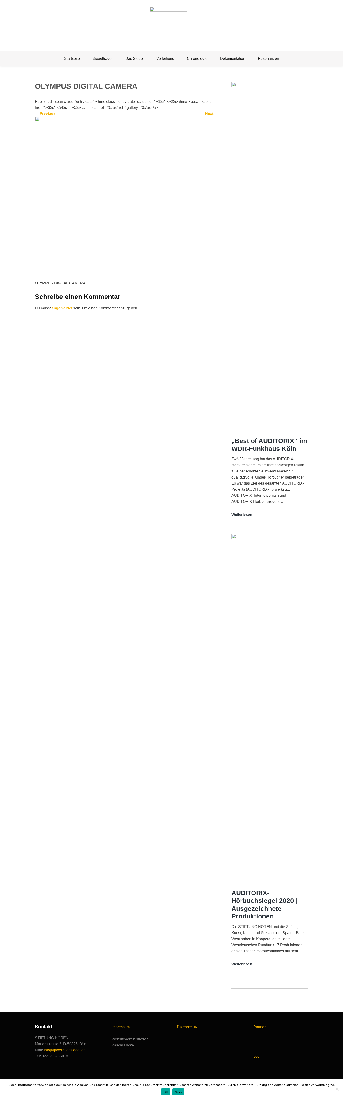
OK (166, 1092)
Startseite (72, 58)
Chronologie (197, 58)
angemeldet (62, 308)
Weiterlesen (241, 515)
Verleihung (165, 58)
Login (258, 1056)
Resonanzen (268, 58)
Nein (178, 1092)
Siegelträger (102, 58)
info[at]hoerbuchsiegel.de (65, 1050)
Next (211, 114)
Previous (45, 114)
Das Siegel (134, 58)
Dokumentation (232, 58)
